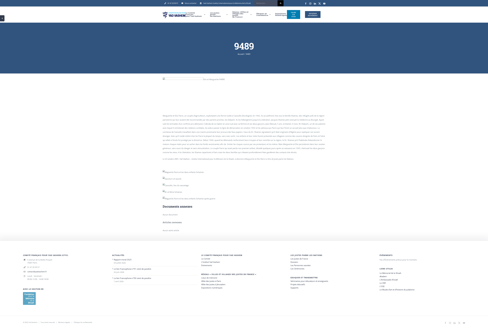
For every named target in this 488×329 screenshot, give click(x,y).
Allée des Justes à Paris (211, 281)
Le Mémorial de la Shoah (390, 273)
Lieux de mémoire (209, 277)
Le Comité (205, 258)
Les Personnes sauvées (301, 265)
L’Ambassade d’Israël (389, 279)
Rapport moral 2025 (123, 259)
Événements (206, 265)
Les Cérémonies (297, 268)
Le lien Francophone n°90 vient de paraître (132, 278)
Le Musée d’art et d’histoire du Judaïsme (397, 289)
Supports (294, 287)
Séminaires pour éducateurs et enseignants (309, 281)
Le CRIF (383, 283)
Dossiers (294, 262)
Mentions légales (64, 322)
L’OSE (382, 286)
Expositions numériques (211, 287)
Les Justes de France (299, 258)
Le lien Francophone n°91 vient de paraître (132, 269)
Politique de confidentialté (83, 322)
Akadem (383, 276)
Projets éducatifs (298, 284)
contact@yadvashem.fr (37, 271)
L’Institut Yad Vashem (210, 262)
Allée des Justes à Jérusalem (213, 284)
